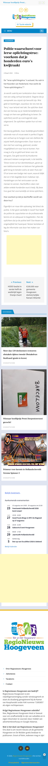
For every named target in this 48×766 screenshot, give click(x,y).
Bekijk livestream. (12, 492)
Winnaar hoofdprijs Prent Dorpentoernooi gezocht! (13, 2)
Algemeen (9, 41)
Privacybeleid (14, 762)
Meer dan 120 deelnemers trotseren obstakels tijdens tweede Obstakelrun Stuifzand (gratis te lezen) (20, 354)
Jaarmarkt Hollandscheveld (23, 534)
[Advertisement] (24, 250)
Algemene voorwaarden (30, 762)
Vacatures (10, 679)
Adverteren (10, 674)
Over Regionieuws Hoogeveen (18, 668)
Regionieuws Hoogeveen (22, 755)
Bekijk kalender (11, 546)
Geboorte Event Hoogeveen (23, 527)
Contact (9, 684)
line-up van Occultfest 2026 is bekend (27, 541)
